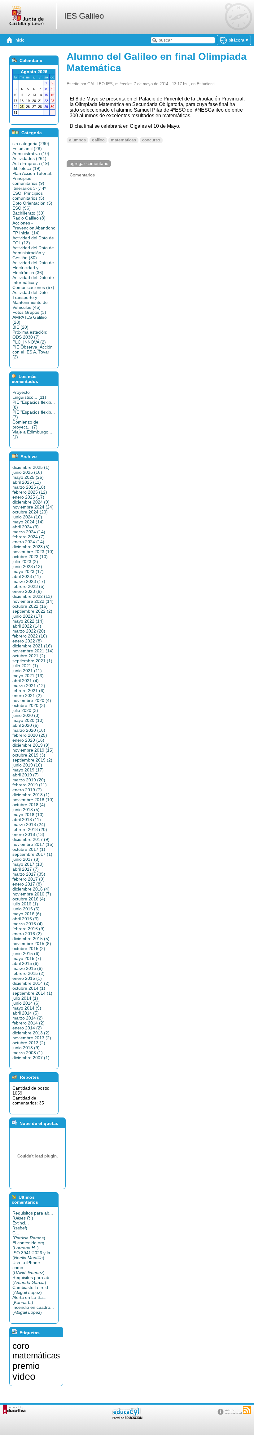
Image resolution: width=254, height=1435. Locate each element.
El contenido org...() (30, 1245)
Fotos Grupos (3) (29, 312)
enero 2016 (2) (27, 933)
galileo (98, 140)
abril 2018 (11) (26, 819)
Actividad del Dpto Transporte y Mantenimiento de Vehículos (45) (30, 300)
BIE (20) (20, 327)
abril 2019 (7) (25, 774)
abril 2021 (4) (25, 680)
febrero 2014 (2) (28, 1022)
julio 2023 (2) (25, 561)
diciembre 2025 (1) (31, 467)
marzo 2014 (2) (27, 1017)
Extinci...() (20, 1225)
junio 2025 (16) (27, 472)
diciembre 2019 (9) (31, 745)
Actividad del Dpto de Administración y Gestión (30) (33, 252)
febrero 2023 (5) (28, 586)
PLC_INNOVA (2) (29, 342)
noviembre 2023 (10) (33, 551)
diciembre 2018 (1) (31, 794)
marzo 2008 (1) (27, 1052)
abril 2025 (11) (26, 482)
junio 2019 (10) (27, 764)
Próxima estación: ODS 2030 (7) (29, 335)
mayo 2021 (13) (28, 675)
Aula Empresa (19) (30, 163)
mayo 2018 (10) (28, 814)
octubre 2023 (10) (30, 556)
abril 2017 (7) (25, 869)
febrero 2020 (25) (29, 735)
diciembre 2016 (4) (31, 888)
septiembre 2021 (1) (32, 660)
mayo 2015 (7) (26, 958)
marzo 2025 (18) (28, 487)
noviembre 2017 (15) (33, 844)
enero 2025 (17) (28, 497)
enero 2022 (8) (27, 640)
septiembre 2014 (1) (32, 993)
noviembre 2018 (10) (33, 799)
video (23, 1376)
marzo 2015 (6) (27, 968)
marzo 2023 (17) (28, 581)
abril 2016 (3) (25, 918)
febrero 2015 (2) (28, 973)
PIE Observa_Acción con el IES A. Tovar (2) (32, 351)
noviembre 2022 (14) (33, 601)
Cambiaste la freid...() (32, 1290)
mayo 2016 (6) (26, 913)
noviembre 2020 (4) (31, 700)
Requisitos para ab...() (32, 1215)
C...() (28, 1235)
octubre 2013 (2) (28, 1042)
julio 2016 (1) (25, 903)
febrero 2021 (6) (28, 690)
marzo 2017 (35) (28, 874)
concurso (151, 140)
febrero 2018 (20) (29, 829)
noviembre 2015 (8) (31, 943)
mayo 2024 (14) (28, 521)
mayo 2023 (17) (28, 571)
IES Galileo (84, 15)
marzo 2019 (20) (28, 779)
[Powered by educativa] (14, 1409)
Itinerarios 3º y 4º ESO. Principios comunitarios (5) (29, 193)
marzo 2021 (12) (28, 685)
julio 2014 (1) (25, 998)
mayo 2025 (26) (28, 477)
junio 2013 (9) (26, 1047)
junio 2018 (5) (26, 809)
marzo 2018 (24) (28, 824)
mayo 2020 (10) (28, 720)
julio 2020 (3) (25, 710)
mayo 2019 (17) (28, 769)
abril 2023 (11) (26, 576)
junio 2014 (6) (26, 1003)
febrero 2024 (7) (28, 536)
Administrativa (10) (30, 153)
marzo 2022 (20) (28, 631)
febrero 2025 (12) (29, 492)
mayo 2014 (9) (26, 1008)
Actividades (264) (29, 158)
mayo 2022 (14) (28, 621)
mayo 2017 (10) (28, 864)
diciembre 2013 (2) (31, 1032)
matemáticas (123, 140)
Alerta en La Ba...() (29, 1300)
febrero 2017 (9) (28, 879)
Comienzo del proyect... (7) (25, 424)
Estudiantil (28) (27, 148)
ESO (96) (21, 208)
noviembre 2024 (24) (33, 506)
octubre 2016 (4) (28, 898)
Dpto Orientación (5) (32, 203)
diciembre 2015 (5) (31, 938)
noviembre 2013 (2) (31, 1037)
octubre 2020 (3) (28, 705)
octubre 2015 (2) (28, 948)
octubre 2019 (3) (28, 755)
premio (26, 1366)
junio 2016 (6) (26, 908)
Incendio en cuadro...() (33, 1310)
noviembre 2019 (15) (33, 750)
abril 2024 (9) (25, 526)
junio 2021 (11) (27, 670)
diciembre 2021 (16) (32, 645)
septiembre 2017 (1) (32, 854)
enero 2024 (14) (28, 541)
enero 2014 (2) (27, 1027)
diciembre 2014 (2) (31, 983)
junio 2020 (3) (26, 715)
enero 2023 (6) (27, 591)
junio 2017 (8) (26, 859)
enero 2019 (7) (27, 789)
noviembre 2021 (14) (33, 650)
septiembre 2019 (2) (32, 759)
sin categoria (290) (30, 143)
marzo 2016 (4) (27, 923)
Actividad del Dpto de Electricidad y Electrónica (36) (33, 267)
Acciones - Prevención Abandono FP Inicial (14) (33, 227)
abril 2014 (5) (25, 1013)
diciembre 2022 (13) (32, 596)
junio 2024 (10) (27, 516)
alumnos (77, 140)
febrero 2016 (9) (28, 928)
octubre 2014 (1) (28, 988)
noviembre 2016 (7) (31, 893)
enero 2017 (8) (27, 884)
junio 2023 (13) (27, 566)
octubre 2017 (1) (28, 849)
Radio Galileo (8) (29, 217)
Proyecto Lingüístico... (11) (29, 395)
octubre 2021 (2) (28, 655)
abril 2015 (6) (25, 963)
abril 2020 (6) (25, 725)
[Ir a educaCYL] (127, 1417)
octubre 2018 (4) (28, 804)
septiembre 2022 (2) (32, 611)
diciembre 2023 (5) (31, 546)
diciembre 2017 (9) (31, 839)
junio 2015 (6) (26, 953)
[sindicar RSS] (247, 1410)
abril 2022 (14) (26, 626)
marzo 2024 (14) (28, 531)
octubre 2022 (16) (30, 606)
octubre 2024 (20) (30, 511)
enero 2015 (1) (27, 978)
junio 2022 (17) (27, 616)
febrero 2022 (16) (29, 635)
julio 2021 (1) (25, 665)
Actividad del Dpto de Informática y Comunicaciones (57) (33, 282)
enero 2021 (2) (27, 695)
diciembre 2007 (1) (31, 1057)
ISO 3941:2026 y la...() (33, 1255)
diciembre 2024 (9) (31, 502)
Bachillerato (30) (28, 213)
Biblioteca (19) (26, 168)
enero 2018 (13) (28, 834)
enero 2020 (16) (28, 740)
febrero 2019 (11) (29, 784)
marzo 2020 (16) (28, 730)
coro (20, 1346)
